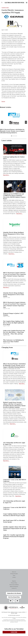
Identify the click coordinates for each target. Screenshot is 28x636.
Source (3, 101)
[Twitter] (14, 600)
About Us (14, 571)
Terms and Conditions (14, 584)
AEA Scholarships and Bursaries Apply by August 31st (14, 443)
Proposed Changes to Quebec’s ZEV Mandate (13, 314)
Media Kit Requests (14, 586)
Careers (14, 577)
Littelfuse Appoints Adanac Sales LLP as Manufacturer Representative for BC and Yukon (14, 528)
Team (14, 575)
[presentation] (14, 119)
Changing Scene (5, 7)
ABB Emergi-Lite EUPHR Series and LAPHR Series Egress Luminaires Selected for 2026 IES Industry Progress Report (14, 196)
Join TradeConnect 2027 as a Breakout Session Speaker (14, 521)
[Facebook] (10, 600)
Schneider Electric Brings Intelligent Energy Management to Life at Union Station (13, 234)
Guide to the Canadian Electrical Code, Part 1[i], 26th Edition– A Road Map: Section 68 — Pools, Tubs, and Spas (14, 332)
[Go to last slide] (2, 122)
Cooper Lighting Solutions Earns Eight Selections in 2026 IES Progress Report (14, 514)
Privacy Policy (14, 582)
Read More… (6, 175)
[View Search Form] (1, 2)
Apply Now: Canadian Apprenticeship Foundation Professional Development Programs (13, 536)
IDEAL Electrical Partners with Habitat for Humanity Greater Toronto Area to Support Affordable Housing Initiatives (12, 131)
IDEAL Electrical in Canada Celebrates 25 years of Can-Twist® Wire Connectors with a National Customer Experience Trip (14, 275)
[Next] (26, 122)
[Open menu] (27, 2)
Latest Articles (7, 140)
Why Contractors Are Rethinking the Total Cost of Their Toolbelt (13, 340)
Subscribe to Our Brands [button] (14, 593)
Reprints (14, 581)
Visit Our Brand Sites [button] (14, 597)
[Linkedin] (17, 600)
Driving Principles (14, 573)
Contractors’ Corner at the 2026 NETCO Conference (14, 480)
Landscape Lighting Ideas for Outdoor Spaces (14, 157)
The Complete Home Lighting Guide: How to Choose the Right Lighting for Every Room (13, 322)
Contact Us (14, 588)
